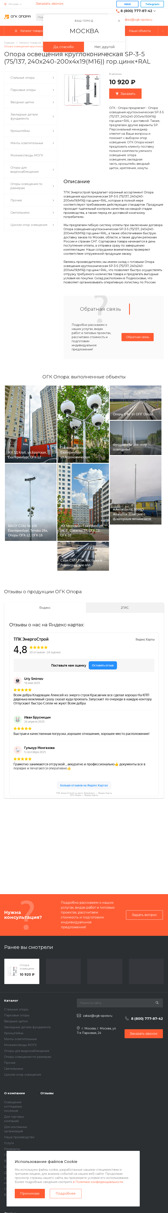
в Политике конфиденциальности (98, 1182)
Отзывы (47, 1093)
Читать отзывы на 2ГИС (114, 859)
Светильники (13, 1069)
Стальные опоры (16, 1009)
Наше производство (19, 1137)
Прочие (10, 1063)
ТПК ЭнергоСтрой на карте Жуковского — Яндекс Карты (84, 793)
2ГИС (125, 608)
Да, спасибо (63, 47)
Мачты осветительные (20, 1039)
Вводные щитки (16, 1021)
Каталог (11, 1000)
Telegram (152, 4)
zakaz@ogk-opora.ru (137, 19)
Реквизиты (12, 1149)
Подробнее (66, 1193)
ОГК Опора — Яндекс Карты (84, 795)
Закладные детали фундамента (27, 1027)
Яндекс (45, 608)
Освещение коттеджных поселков (13, 1106)
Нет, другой (104, 47)
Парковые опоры (16, 1015)
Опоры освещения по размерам (27, 1057)
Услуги (9, 1143)
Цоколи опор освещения (22, 1074)
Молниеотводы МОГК (20, 1045)
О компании (14, 1093)
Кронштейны (13, 1033)
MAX (127, 4)
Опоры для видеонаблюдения (26, 1051)
